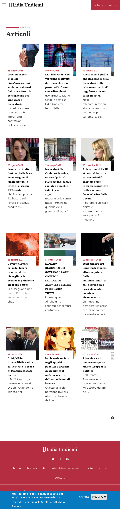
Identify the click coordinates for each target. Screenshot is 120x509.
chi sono (31, 468)
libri (44, 468)
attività (88, 468)
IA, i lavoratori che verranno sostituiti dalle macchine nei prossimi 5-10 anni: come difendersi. (57, 83)
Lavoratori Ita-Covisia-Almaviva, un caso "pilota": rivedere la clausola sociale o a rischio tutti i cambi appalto (58, 181)
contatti (60, 477)
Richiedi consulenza (105, 5)
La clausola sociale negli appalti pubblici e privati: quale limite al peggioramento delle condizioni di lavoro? (57, 370)
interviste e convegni (65, 468)
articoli (102, 468)
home (17, 468)
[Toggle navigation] (4, 4)
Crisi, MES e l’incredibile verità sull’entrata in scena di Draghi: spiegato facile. (21, 366)
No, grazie (99, 496)
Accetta (84, 497)
